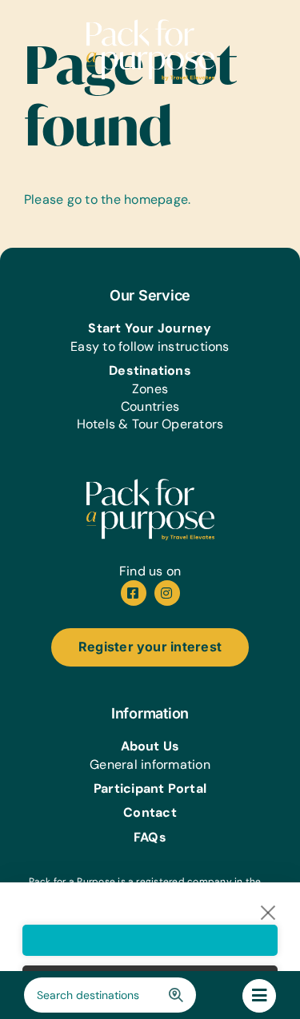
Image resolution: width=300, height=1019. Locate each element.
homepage (156, 199)
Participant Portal (150, 788)
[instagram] (167, 593)
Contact (150, 812)
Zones (150, 388)
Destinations (150, 370)
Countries (150, 406)
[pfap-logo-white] (150, 484)
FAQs (150, 837)
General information (150, 764)
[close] (268, 912)
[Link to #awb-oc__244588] (259, 996)
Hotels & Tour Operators (150, 424)
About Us (150, 746)
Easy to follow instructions (149, 346)
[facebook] (133, 593)
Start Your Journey (149, 328)
